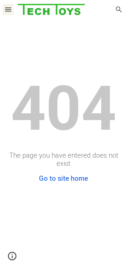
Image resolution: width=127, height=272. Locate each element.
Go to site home (63, 178)
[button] (8, 9)
